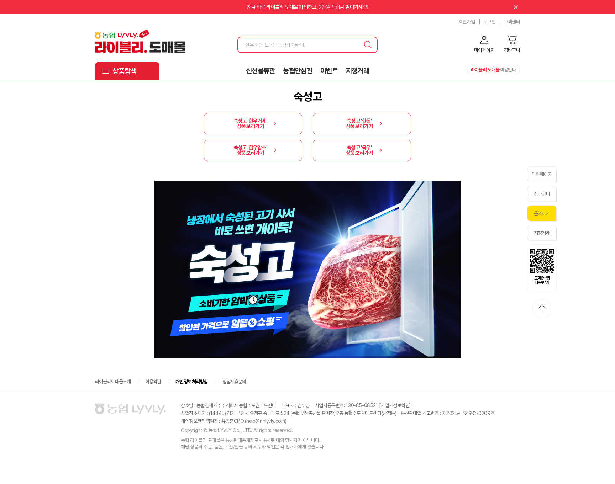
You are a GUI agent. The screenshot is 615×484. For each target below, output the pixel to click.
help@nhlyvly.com (265, 421)
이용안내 (493, 69)
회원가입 (467, 22)
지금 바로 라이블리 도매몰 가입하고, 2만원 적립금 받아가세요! (307, 7)
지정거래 (357, 70)
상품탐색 (124, 71)
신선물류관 (260, 70)
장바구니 (542, 193)
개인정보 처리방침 (191, 381)
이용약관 (153, 381)
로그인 (489, 22)
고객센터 (512, 22)
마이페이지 (542, 174)
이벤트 (329, 70)
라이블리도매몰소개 (113, 381)
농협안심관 (297, 70)
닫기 (515, 7)
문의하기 (542, 213)
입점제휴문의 (234, 381)
